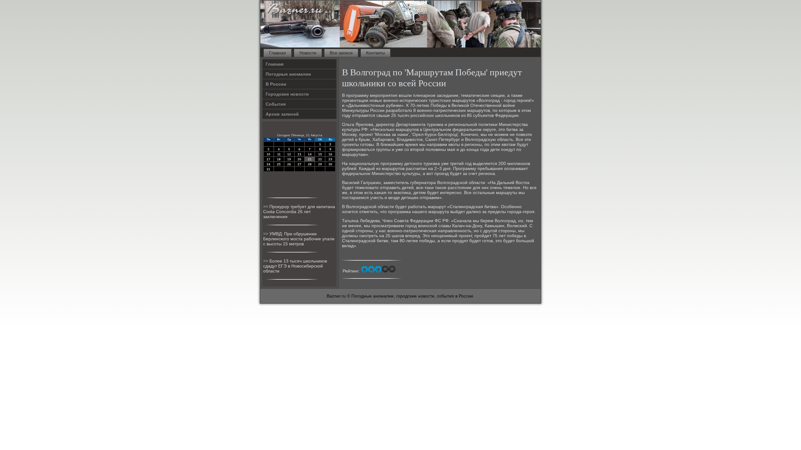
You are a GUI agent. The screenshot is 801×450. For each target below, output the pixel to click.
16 (330, 154)
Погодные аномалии (288, 74)
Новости (307, 52)
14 (310, 154)
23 (330, 159)
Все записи (341, 52)
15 (320, 154)
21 (310, 159)
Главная (277, 52)
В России (276, 84)
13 (299, 154)
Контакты (375, 52)
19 (289, 159)
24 (268, 164)
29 (320, 164)
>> (266, 206)
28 (310, 164)
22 (320, 159)
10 (268, 154)
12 (289, 154)
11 (279, 154)
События (276, 104)
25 (279, 164)
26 (289, 164)
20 (299, 159)
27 (299, 164)
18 (279, 159)
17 (268, 159)
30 (330, 164)
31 (268, 169)
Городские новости (287, 94)
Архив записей (282, 114)
